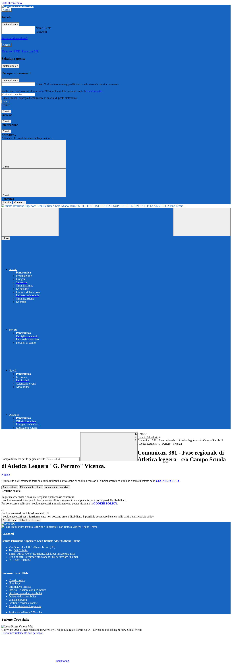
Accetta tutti (56, 487)
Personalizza (9, 487)
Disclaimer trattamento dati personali (22, 633)
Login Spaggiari (94, 91)
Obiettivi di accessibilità (22, 596)
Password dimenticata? (14, 38)
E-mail (39, 84)
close (6, 238)
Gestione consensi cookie (23, 602)
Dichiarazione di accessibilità (25, 593)
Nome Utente (43, 27)
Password (41, 31)
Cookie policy (17, 580)
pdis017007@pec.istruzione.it (47, 556)
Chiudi (6, 111)
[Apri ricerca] (202, 222)
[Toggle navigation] (30, 222)
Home (141, 433)
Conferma (19, 202)
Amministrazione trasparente (25, 606)
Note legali (15, 583)
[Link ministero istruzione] (17, 6)
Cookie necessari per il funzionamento (23, 513)
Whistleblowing (18, 599)
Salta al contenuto (11, 3)
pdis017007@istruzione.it (46, 553)
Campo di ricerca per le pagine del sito (23, 459)
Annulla (7, 202)
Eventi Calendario (148, 437)
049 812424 (21, 550)
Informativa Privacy (20, 586)
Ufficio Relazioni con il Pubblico (27, 589)
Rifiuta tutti (31, 487)
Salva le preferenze (29, 520)
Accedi (6, 10)
